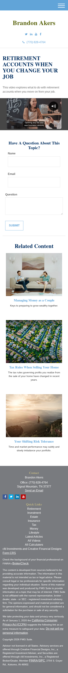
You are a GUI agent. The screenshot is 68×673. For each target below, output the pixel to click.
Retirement (34, 508)
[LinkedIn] (31, 34)
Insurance (34, 520)
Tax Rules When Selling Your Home (34, 367)
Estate (34, 516)
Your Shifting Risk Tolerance (34, 441)
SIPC (41, 660)
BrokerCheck (20, 563)
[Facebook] (40, 34)
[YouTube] (36, 34)
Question (11, 194)
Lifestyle (34, 532)
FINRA (33, 660)
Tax (34, 524)
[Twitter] (26, 34)
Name (12, 153)
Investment (34, 512)
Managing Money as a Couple (34, 300)
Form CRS (9, 553)
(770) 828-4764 (36, 42)
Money (34, 528)
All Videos (34, 540)
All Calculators (34, 544)
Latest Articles (34, 536)
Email (11, 173)
